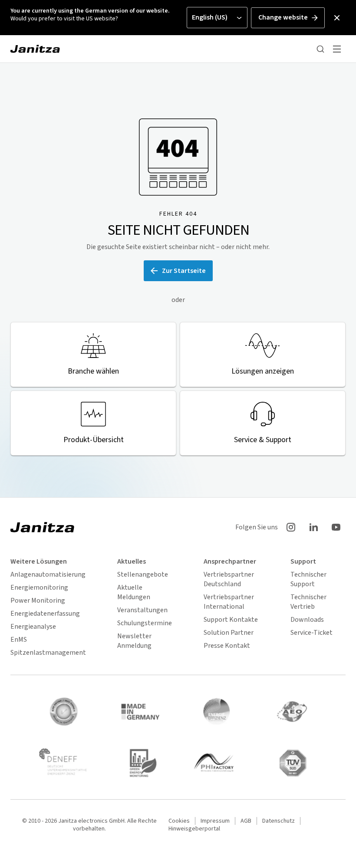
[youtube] (336, 527)
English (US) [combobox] (209, 17)
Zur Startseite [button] (184, 271)
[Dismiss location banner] (337, 17)
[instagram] (290, 527)
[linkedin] (313, 527)
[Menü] (337, 49)
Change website (283, 17)
